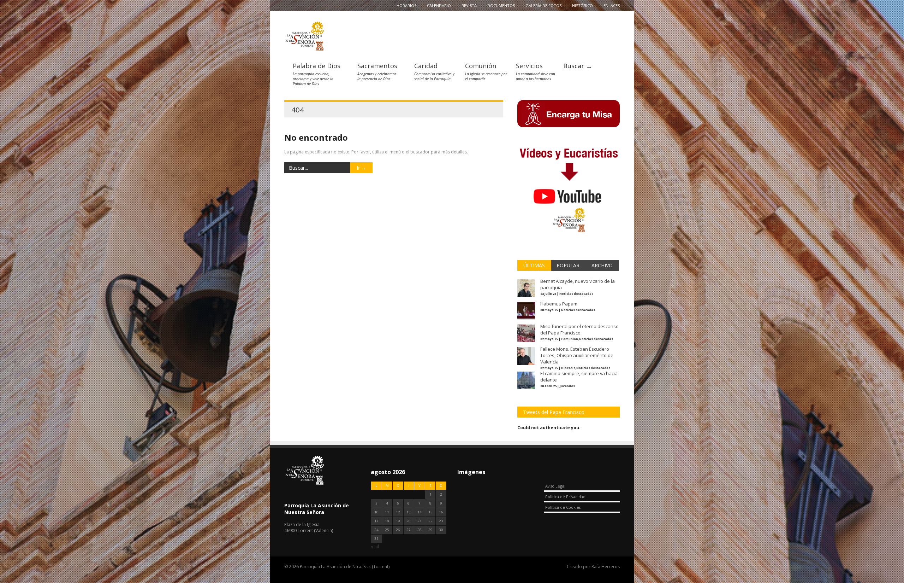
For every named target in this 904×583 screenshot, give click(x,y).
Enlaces (611, 5)
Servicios (529, 66)
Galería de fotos (543, 5)
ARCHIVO (602, 265)
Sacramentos (377, 66)
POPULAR (568, 265)
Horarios (406, 5)
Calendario (439, 5)
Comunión (480, 66)
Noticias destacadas (576, 293)
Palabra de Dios (316, 66)
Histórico (582, 5)
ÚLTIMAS (534, 265)
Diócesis (568, 368)
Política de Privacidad (565, 496)
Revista (469, 5)
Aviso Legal (555, 486)
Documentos (501, 5)
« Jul (375, 546)
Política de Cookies (563, 507)
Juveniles (567, 386)
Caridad (426, 66)
